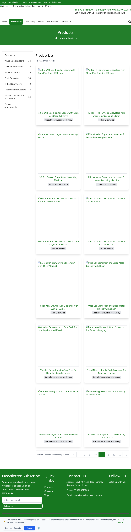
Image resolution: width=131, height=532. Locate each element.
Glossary (48, 491)
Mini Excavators (12, 72)
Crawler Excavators (13, 66)
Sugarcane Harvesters (15, 89)
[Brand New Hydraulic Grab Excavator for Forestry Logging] (106, 346)
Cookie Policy (121, 521)
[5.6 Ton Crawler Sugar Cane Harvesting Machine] (58, 153)
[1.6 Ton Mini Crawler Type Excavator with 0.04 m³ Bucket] (58, 281)
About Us (51, 21)
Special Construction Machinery (14, 97)
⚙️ (38, 528)
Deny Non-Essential (13, 528)
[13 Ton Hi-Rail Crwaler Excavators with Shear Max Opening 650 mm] (106, 88)
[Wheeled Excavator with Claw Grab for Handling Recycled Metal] (58, 346)
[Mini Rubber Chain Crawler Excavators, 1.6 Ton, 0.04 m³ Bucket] (58, 217)
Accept (29, 528)
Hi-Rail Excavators (13, 83)
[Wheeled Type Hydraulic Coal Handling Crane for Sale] (106, 410)
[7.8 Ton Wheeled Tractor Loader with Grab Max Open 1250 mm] (58, 88)
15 (126, 454)
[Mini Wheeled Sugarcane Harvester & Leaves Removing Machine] (106, 153)
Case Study (30, 21)
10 (95, 454)
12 (108, 454)
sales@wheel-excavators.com (113, 9)
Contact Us (66, 21)
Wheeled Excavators (14, 60)
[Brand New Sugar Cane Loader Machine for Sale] (58, 410)
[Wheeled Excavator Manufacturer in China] (25, 11)
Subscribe (8, 506)
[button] (21, 22)
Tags (46, 495)
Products (15, 21)
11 (102, 454)
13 (114, 454)
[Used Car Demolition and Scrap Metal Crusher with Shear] (106, 281)
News (41, 21)
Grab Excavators (12, 78)
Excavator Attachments (10, 106)
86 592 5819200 (84, 9)
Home (4, 21)
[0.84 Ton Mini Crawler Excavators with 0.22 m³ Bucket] (106, 217)
